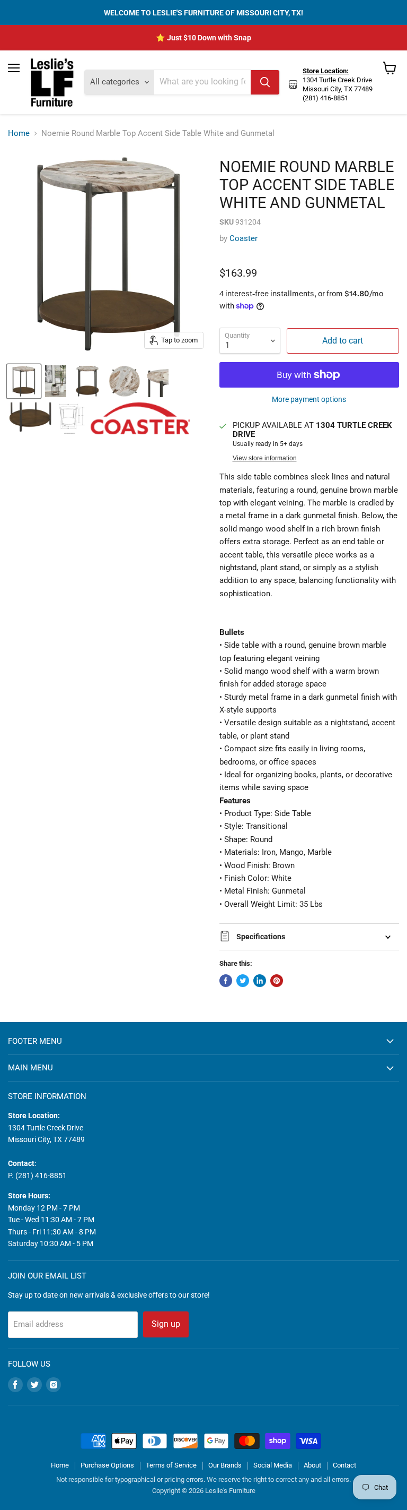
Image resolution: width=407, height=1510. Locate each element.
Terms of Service (171, 1465)
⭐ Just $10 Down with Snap (203, 37)
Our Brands (225, 1465)
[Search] (265, 82)
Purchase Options (107, 1465)
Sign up (166, 1324)
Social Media (272, 1465)
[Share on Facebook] (225, 980)
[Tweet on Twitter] (242, 980)
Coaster (243, 238)
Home (19, 133)
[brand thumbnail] (140, 418)
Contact (344, 1465)
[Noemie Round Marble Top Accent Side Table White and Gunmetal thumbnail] (24, 381)
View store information (265, 458)
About (312, 1465)
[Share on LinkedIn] (259, 980)
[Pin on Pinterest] (276, 980)
